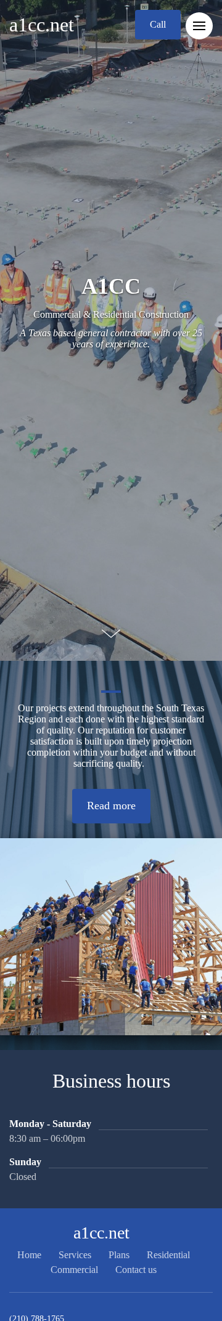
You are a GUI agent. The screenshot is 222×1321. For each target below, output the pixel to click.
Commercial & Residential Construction (111, 314)
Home (29, 1255)
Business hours (111, 1081)
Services (75, 1255)
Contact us (136, 1269)
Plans (119, 1255)
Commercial (74, 1269)
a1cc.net (41, 25)
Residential (168, 1255)
